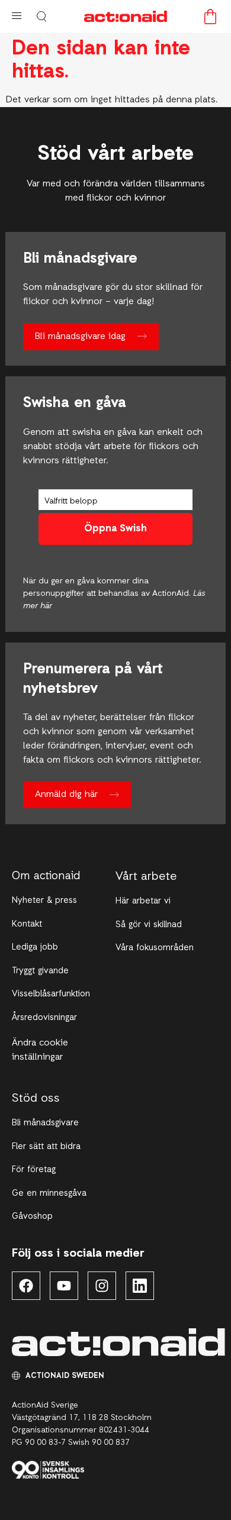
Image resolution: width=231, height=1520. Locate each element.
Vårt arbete (146, 877)
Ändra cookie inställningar (40, 1050)
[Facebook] (26, 1285)
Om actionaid (46, 876)
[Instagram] (102, 1285)
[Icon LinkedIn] (140, 1285)
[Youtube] (64, 1285)
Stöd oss (36, 1098)
